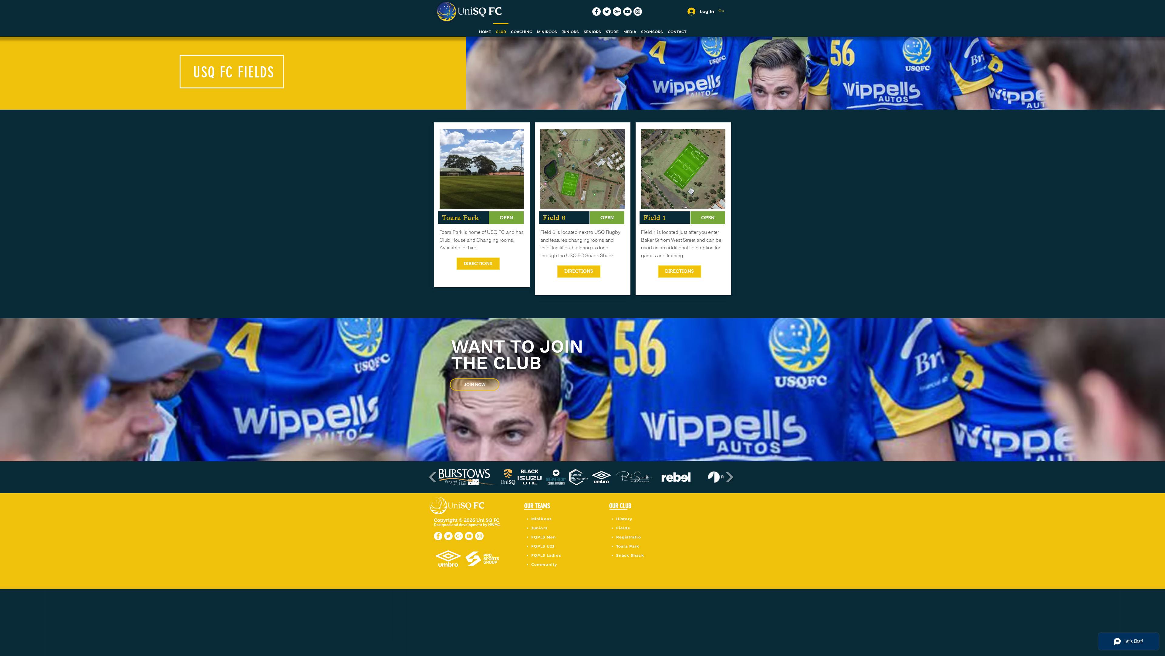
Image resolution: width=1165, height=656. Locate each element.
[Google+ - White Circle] (617, 11)
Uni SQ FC (487, 520)
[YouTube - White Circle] (627, 11)
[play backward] (433, 477)
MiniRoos (541, 519)
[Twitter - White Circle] (607, 11)
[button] (721, 10)
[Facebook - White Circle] (596, 11)
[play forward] (729, 477)
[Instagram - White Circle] (637, 11)
